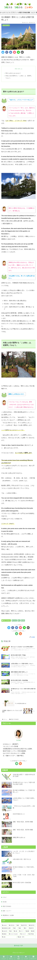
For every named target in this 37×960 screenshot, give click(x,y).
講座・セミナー (7, 910)
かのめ (18, 740)
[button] (33, 465)
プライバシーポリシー (18, 952)
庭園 (23, 620)
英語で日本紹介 (6, 620)
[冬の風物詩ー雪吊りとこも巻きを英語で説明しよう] (10, 52)
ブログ (4, 897)
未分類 (4, 902)
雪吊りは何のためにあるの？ (13, 73)
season (15, 620)
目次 (16, 68)
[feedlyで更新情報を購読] (16, 633)
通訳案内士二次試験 (8, 915)
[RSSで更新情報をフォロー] (20, 633)
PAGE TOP (19, 945)
